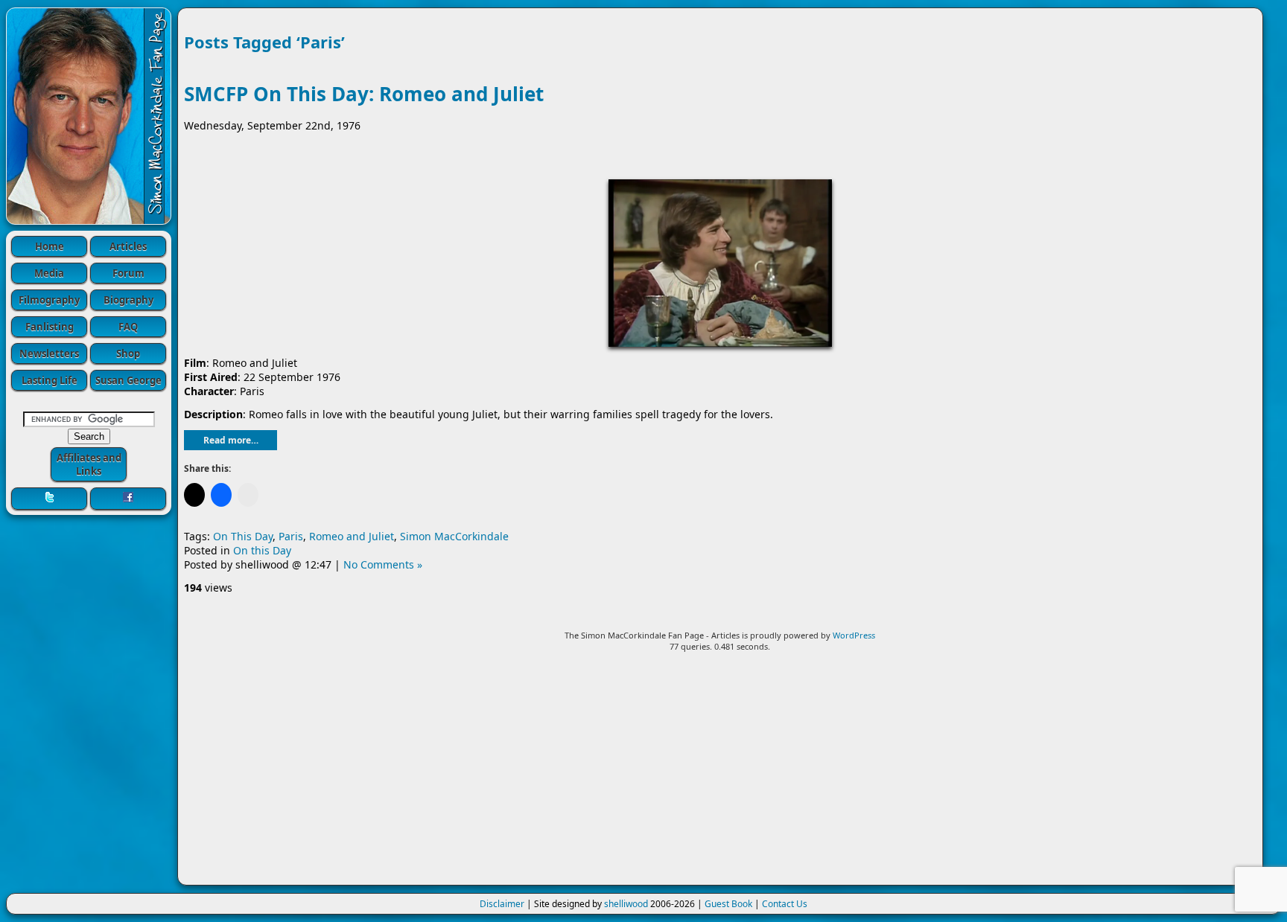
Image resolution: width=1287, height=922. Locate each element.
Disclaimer (502, 903)
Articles (128, 246)
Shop (128, 353)
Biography (128, 300)
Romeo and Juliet (351, 536)
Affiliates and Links (89, 464)
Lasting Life (49, 380)
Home (49, 246)
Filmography (49, 300)
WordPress (854, 635)
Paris (291, 536)
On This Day (243, 536)
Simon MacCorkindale (454, 536)
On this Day (262, 550)
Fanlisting (49, 326)
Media (49, 273)
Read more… (230, 440)
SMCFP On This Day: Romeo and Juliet (364, 93)
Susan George (128, 380)
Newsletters (49, 353)
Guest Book (728, 903)
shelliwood (626, 903)
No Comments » (382, 564)
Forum (128, 273)
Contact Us (784, 903)
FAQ (128, 326)
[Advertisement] (720, 774)
